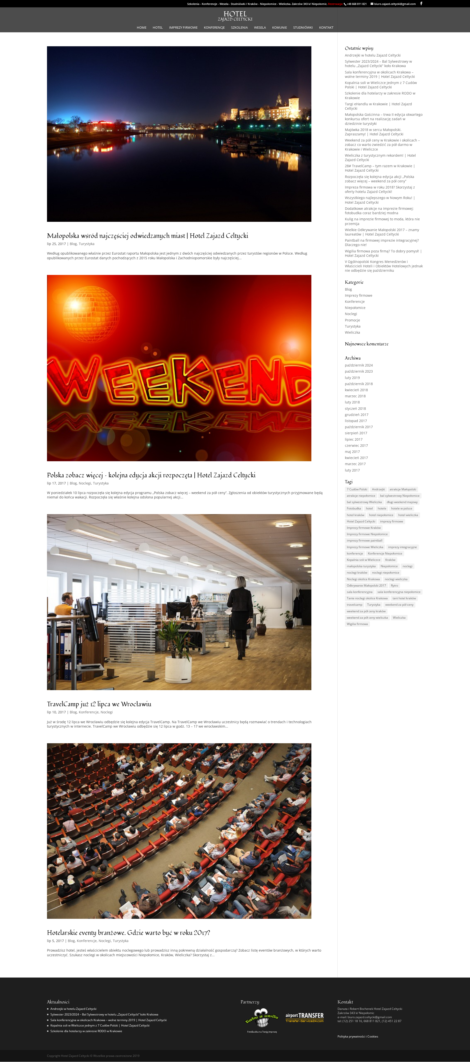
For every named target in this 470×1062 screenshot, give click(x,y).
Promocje (352, 320)
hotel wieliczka (408, 515)
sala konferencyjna (360, 592)
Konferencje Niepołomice (385, 553)
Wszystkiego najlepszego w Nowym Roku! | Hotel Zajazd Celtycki (380, 199)
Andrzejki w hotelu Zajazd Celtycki (373, 55)
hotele (382, 508)
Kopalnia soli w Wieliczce (363, 560)
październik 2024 (359, 365)
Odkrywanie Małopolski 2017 (366, 585)
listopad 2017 (356, 420)
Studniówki (303, 28)
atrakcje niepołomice (361, 496)
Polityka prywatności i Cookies (358, 1036)
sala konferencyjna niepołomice (399, 592)
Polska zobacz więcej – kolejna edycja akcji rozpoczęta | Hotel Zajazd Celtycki (151, 475)
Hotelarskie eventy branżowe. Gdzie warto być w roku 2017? (128, 933)
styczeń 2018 (355, 408)
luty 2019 (352, 377)
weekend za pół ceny (399, 604)
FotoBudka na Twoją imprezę (262, 1031)
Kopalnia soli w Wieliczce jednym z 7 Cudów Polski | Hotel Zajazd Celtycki (381, 84)
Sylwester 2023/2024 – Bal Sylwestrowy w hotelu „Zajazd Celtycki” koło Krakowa (378, 63)
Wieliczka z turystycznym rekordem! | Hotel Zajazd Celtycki (380, 157)
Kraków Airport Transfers (305, 1025)
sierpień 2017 (356, 433)
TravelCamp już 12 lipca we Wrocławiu (99, 704)
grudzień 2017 (356, 414)
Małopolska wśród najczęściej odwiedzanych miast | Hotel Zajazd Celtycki (147, 236)
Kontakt (326, 28)
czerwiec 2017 (356, 445)
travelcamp (354, 604)
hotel (369, 508)
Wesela (260, 28)
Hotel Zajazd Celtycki (361, 521)
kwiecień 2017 (356, 457)
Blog (73, 243)
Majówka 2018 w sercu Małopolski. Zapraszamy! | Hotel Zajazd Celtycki (374, 131)
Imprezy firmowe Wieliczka (365, 547)
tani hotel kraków (404, 598)
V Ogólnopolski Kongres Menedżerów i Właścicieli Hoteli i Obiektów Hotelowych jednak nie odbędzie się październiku (384, 266)
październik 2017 (359, 427)
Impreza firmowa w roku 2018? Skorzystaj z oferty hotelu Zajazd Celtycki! (380, 189)
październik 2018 (359, 383)
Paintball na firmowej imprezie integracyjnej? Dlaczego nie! (382, 242)
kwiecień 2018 (356, 390)
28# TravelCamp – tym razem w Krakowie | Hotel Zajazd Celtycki (380, 168)
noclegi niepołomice (385, 572)
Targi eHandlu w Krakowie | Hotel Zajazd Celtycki (378, 106)
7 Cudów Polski (357, 489)
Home (141, 28)
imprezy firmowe (391, 521)
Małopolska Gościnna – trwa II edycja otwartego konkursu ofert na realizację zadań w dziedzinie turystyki (384, 119)
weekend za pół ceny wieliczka (367, 617)
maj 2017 (352, 451)
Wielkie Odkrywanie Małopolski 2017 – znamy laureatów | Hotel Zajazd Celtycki (382, 231)
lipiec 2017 (354, 439)
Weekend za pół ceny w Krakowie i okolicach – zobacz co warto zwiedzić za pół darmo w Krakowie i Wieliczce (382, 144)
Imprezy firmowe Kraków (364, 528)
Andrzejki (378, 489)
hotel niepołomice (381, 515)
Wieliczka (352, 332)
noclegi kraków (357, 572)
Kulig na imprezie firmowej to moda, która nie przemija (382, 221)
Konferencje (214, 28)
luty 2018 (352, 402)
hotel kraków (355, 515)
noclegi (407, 566)
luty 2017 (352, 470)
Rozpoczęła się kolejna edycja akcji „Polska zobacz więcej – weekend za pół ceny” (379, 178)
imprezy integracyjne (402, 547)
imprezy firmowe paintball (364, 540)
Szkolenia (239, 28)
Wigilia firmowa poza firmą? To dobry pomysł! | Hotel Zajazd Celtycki (383, 253)
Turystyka (86, 243)
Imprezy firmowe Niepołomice (367, 534)
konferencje (355, 553)
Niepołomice (355, 307)
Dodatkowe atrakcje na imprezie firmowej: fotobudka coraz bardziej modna (379, 210)
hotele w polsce (401, 508)
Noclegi (85, 483)
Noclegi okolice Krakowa (363, 579)
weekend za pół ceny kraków (366, 611)
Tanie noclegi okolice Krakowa (367, 598)
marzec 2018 (355, 396)
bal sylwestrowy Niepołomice (400, 496)
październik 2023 (359, 371)
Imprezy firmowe (183, 28)
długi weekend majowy (402, 502)
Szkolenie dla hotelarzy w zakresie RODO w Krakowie (380, 95)
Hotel (158, 28)
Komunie (279, 28)
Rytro (394, 585)
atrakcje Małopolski (403, 489)
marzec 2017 (355, 463)
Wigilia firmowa (357, 624)
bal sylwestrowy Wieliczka (364, 502)
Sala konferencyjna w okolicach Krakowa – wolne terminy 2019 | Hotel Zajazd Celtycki (380, 74)
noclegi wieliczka (396, 579)
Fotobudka (354, 508)
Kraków (390, 560)
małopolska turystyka (361, 566)
